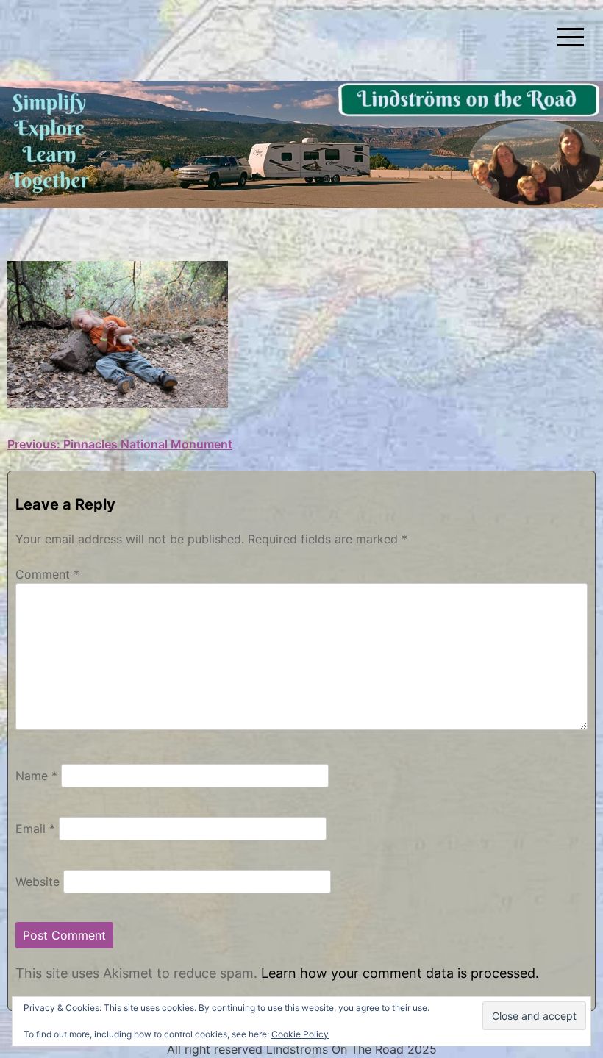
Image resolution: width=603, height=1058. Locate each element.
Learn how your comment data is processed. (400, 973)
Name (36, 775)
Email (35, 828)
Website (37, 881)
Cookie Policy (300, 1034)
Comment (47, 574)
